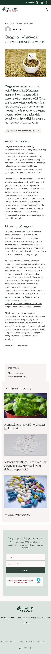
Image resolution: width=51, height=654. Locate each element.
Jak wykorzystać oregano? (17, 377)
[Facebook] (37, 2)
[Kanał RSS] (47, 2)
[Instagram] (42, 2)
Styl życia (9, 23)
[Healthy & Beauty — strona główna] (10, 9)
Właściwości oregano (15, 373)
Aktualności (29, 2)
